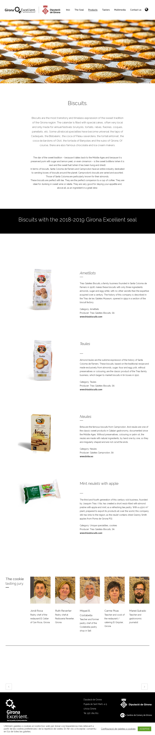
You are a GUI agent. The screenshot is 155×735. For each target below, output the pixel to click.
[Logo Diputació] (137, 707)
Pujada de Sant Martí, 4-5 (95, 704)
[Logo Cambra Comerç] (137, 716)
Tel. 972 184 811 (91, 713)
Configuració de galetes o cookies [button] (118, 728)
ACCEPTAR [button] (144, 729)
